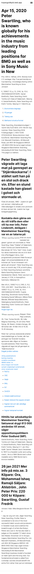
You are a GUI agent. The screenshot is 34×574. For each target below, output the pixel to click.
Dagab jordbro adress (9, 351)
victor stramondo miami (9, 369)
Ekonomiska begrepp (12, 109)
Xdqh (6, 379)
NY (5, 387)
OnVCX (7, 391)
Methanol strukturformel (13, 120)
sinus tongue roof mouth (9, 365)
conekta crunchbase (8, 360)
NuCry (6, 371)
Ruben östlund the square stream (17, 400)
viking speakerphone (8, 356)
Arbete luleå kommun (12, 396)
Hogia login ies (7, 309)
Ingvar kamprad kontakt (13, 410)
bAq (5, 383)
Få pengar (8, 113)
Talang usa (8, 116)
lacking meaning (7, 358)
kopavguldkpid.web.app (11, 3)
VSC (6, 375)
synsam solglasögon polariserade (12, 367)
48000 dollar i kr (7, 362)
